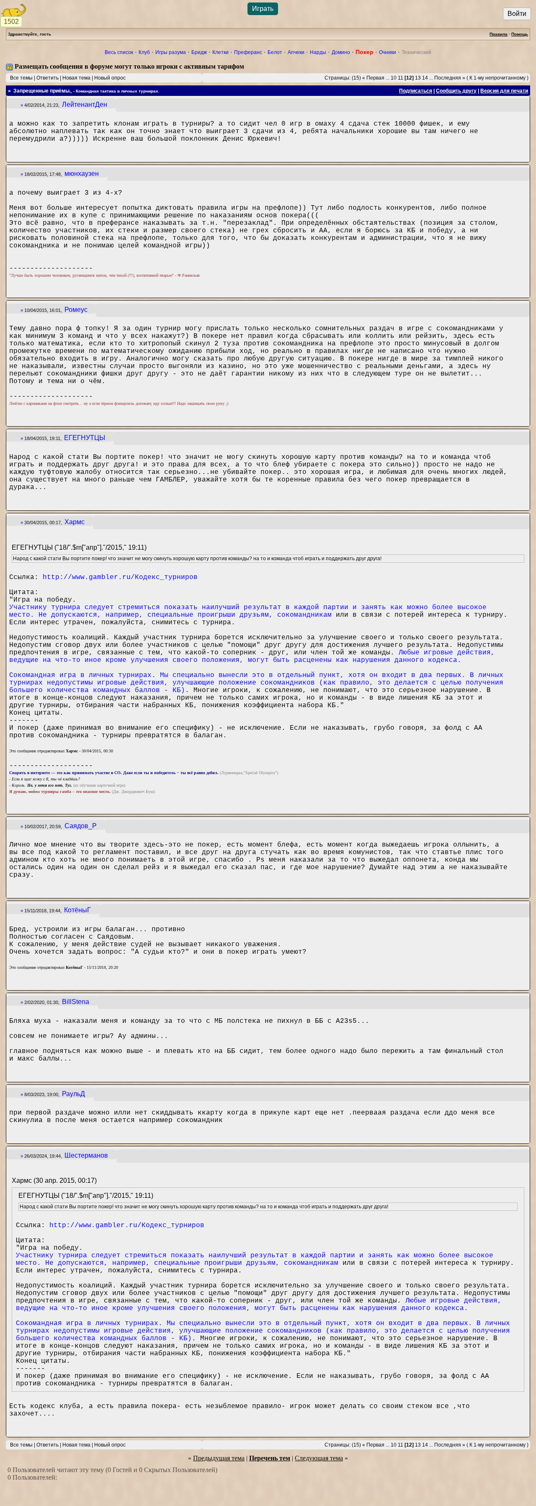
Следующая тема (319, 1458)
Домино (341, 52)
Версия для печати (504, 91)
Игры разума (170, 52)
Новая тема (76, 78)
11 (400, 78)
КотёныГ (77, 910)
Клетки (220, 52)
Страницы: (337, 78)
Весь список (119, 52)
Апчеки (296, 52)
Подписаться (415, 91)
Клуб (144, 52)
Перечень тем (269, 1458)
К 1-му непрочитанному (497, 78)
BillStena (75, 1001)
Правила (499, 34)
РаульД (73, 1093)
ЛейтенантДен (84, 104)
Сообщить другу (456, 91)
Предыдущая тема (219, 1458)
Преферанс (248, 52)
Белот (275, 52)
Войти (517, 13)
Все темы (21, 78)
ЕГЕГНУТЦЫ (84, 437)
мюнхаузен (81, 173)
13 (418, 78)
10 (394, 78)
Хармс (74, 521)
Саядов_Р (80, 825)
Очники (387, 52)
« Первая (373, 78)
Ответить (47, 78)
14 (425, 78)
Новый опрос (110, 78)
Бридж (199, 52)
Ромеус (76, 309)
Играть (262, 8)
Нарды (318, 52)
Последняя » (449, 78)
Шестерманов (86, 1155)
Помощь (519, 34)
